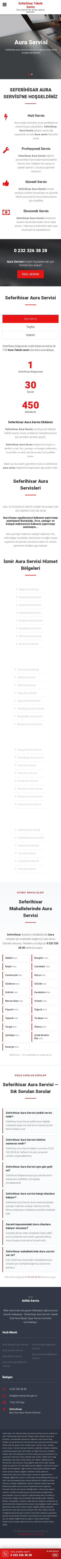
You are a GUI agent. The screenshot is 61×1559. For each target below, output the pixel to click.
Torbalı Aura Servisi (28, 861)
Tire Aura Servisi (27, 853)
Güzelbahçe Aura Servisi (30, 708)
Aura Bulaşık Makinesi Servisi (43, 1346)
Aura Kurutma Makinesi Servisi (44, 1356)
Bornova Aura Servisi (30, 636)
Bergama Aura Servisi (30, 620)
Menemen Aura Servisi (30, 796)
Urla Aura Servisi (27, 868)
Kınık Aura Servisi (27, 765)
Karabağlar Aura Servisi (29, 716)
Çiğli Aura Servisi (26, 677)
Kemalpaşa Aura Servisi (31, 757)
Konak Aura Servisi (28, 781)
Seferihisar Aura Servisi (30, 837)
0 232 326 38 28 (32, 1277)
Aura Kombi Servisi (12, 1350)
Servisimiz (30, 318)
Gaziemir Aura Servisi (29, 700)
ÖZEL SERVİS (30, 274)
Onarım (30, 335)
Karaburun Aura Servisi (29, 724)
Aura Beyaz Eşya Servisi (15, 1344)
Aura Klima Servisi (12, 1356)
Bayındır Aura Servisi (30, 605)
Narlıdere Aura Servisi (29, 804)
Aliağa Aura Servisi (29, 589)
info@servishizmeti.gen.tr (23, 1395)
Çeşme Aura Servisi (28, 669)
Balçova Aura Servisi (30, 597)
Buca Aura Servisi (28, 643)
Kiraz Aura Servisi (27, 773)
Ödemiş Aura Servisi (29, 830)
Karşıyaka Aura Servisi (30, 749)
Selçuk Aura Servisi (28, 845)
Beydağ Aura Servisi (30, 628)
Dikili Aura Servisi (26, 685)
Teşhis (30, 327)
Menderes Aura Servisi (30, 788)
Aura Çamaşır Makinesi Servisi (14, 1364)
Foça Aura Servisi (26, 693)
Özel (30, 1299)
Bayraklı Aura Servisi (30, 612)
